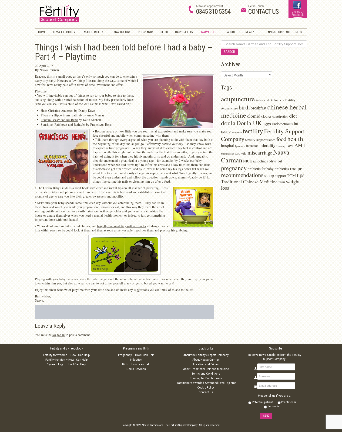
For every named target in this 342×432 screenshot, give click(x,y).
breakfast (258, 108)
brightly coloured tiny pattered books (121, 226)
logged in (58, 335)
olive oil (275, 161)
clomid (253, 116)
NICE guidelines (255, 160)
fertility (253, 130)
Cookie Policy (206, 387)
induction (252, 145)
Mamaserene (227, 153)
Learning (280, 146)
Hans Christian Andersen (57, 110)
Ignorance (240, 146)
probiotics (282, 168)
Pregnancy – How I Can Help (136, 355)
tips (300, 174)
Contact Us (206, 392)
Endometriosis (282, 123)
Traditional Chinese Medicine (249, 181)
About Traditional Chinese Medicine (206, 369)
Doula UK (249, 123)
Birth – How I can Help (136, 364)
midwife (241, 153)
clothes (266, 116)
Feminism (237, 132)
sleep (269, 175)
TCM (291, 175)
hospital (227, 145)
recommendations (242, 175)
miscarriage (260, 152)
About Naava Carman (206, 359)
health (295, 138)
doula (228, 123)
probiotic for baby (261, 168)
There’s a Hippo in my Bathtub (61, 115)
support (280, 175)
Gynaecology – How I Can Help (66, 364)
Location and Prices (206, 364)
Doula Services (136, 369)
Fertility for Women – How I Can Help (66, 355)
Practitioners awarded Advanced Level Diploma (206, 383)
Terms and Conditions (206, 373)
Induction (136, 359)
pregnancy (234, 168)
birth (244, 107)
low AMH (296, 145)
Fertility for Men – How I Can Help (66, 359)
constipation (280, 116)
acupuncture (238, 98)
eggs (267, 123)
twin (281, 181)
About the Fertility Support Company (206, 355)
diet (293, 115)
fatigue (226, 131)
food (281, 139)
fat (296, 123)
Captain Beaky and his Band (59, 120)
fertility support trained (260, 140)
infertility (267, 145)
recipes (297, 168)
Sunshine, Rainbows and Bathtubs (63, 124)
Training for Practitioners (206, 378)
